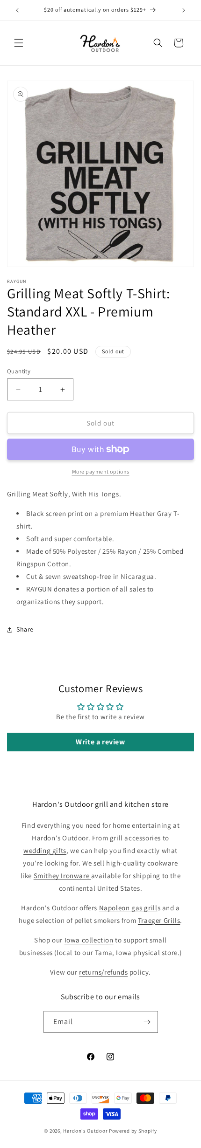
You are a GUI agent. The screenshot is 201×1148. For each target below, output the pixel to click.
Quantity (18, 371)
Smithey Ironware (62, 875)
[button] (18, 43)
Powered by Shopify (133, 1130)
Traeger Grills (159, 920)
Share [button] (25, 629)
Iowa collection (89, 939)
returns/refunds (103, 972)
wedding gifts (44, 850)
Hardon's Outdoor (85, 1130)
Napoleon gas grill (128, 907)
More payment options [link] (100, 471)
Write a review (100, 742)
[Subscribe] (147, 1022)
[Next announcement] (183, 10)
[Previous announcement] (17, 10)
